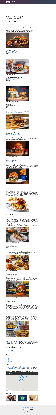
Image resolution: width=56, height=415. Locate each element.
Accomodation (19, 1)
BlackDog (24, 367)
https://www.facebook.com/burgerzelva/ (14, 134)
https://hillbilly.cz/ (10, 161)
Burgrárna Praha (12, 368)
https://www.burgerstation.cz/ (12, 314)
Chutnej (9, 358)
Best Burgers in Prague (18, 18)
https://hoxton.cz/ (10, 247)
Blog (26, 411)
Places (24, 1)
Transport (32, 1)
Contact (29, 411)
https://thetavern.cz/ (11, 302)
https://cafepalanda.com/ (11, 189)
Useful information (38, 1)
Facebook (26, 407)
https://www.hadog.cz (11, 275)
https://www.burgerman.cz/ (12, 106)
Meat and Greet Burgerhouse (10, 367)
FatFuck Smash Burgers (11, 351)
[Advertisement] (28, 9)
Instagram (31, 407)
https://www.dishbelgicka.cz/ (12, 52)
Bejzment (21, 367)
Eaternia (9, 360)
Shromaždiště (10, 361)
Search (32, 409)
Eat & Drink (12, 18)
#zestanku (24, 341)
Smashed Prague (10, 350)
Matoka (9, 352)
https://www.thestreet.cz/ (11, 79)
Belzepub (9, 359)
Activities (28, 1)
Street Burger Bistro (19, 368)
